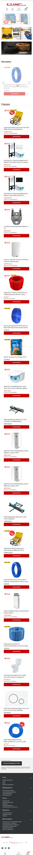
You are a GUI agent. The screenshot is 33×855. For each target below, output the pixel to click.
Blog (4, 783)
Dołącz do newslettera (11, 763)
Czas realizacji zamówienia (9, 792)
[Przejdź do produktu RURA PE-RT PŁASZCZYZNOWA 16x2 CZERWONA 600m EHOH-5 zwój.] (16, 282)
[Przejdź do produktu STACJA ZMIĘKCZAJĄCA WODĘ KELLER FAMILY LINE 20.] (16, 601)
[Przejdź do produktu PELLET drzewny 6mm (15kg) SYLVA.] (16, 347)
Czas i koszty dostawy (8, 790)
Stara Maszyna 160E (7, 827)
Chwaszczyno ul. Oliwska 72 (10, 823)
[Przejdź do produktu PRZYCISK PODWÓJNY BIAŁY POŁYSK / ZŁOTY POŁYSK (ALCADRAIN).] (16, 698)
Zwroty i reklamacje (7, 793)
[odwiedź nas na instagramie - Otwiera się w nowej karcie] (6, 848)
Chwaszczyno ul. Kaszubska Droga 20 (12, 821)
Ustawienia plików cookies (9, 807)
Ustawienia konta (7, 814)
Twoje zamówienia (7, 813)
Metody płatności (7, 795)
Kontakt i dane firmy (7, 780)
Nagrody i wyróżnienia (8, 784)
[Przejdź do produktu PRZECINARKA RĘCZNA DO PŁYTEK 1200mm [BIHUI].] (16, 507)
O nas (4, 781)
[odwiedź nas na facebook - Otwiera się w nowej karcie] (2, 848)
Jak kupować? (6, 801)
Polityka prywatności (8, 805)
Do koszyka (14, 93)
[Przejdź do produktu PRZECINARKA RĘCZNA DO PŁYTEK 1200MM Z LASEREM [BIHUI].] (16, 409)
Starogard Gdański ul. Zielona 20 (11, 824)
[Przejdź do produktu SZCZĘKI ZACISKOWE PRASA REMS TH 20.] (16, 216)
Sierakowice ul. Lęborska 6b (9, 826)
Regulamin (5, 804)
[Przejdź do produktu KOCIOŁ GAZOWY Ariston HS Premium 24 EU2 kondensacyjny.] (16, 249)
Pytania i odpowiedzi (8, 802)
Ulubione (5, 816)
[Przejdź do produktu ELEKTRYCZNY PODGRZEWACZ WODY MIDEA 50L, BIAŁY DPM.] (16, 474)
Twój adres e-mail (5, 760)
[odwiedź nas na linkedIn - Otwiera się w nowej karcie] (9, 848)
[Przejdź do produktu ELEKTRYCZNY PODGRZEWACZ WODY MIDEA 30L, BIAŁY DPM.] (16, 440)
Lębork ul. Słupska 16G (8, 829)
